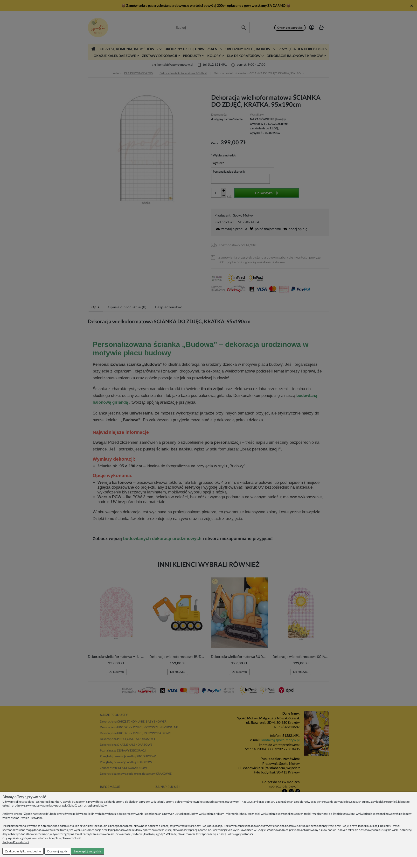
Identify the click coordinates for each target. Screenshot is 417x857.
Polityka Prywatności (15, 842)
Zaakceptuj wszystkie (87, 851)
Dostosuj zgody (57, 851)
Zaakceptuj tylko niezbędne (23, 851)
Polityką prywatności (240, 834)
